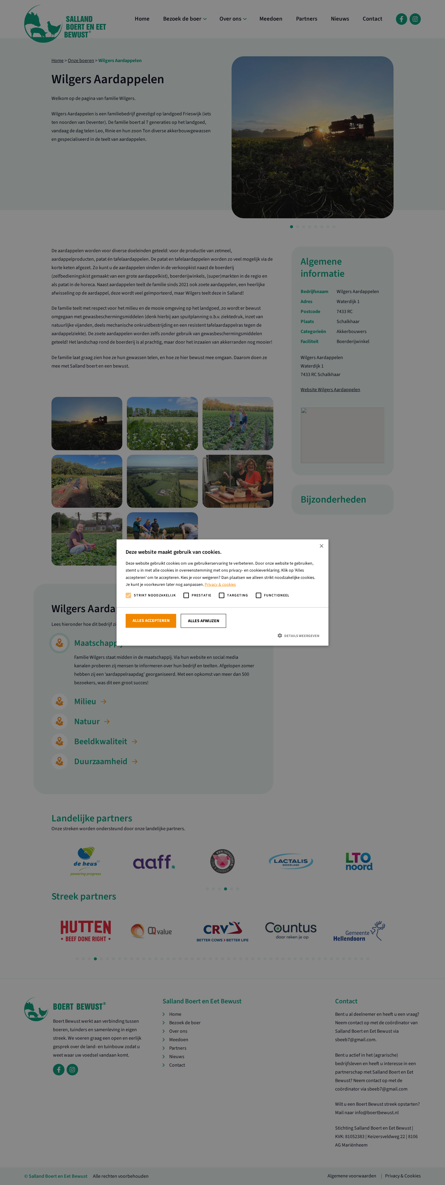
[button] (222, 635)
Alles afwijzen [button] (203, 621)
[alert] (222, 592)
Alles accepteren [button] (151, 621)
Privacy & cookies (220, 584)
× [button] (321, 546)
